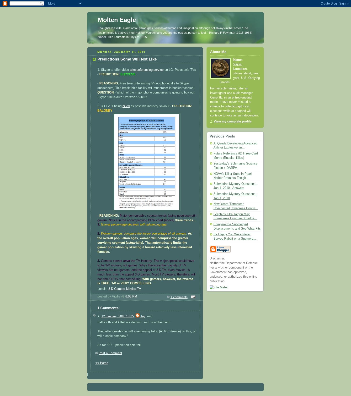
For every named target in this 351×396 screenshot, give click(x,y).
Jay (142, 316)
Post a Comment (110, 353)
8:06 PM (131, 296)
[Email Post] (192, 297)
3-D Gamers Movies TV (124, 289)
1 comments (179, 297)
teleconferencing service (147, 70)
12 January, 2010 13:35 (117, 316)
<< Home (101, 363)
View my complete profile (232, 121)
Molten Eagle (117, 19)
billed (126, 106)
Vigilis (237, 64)
